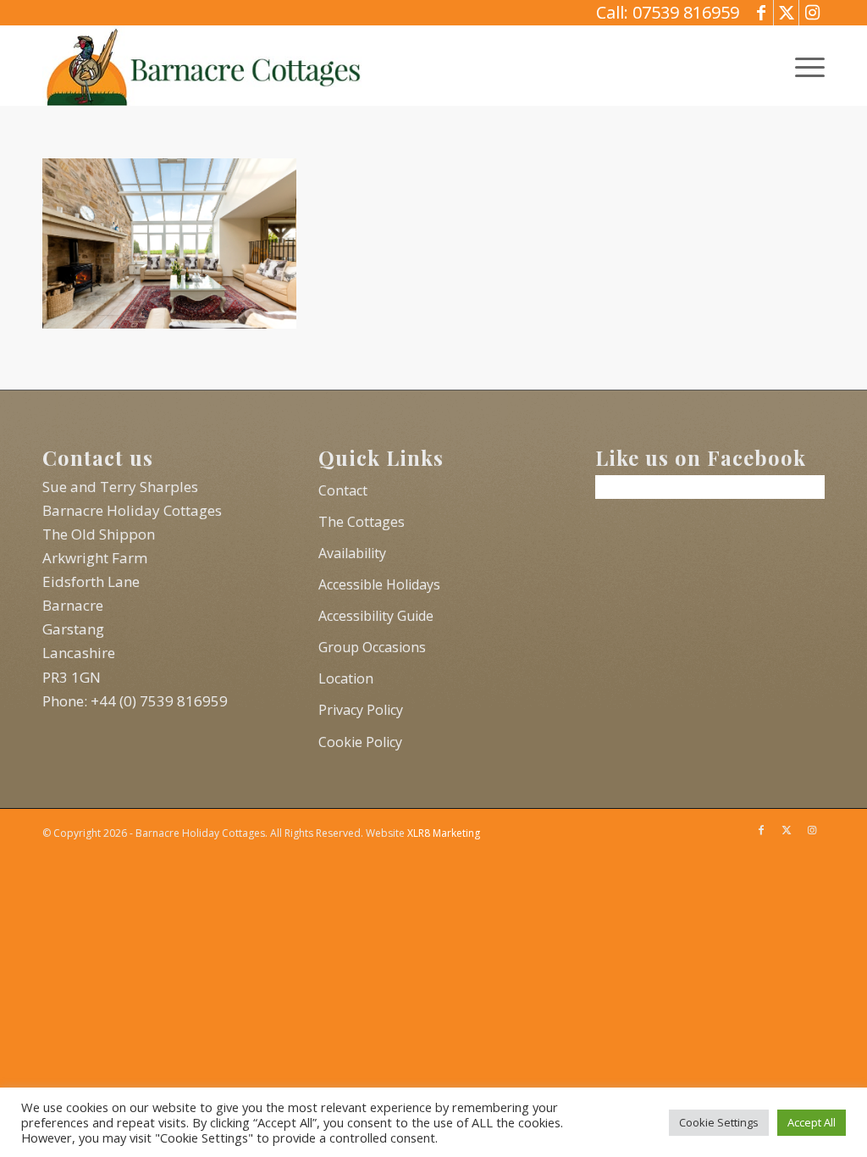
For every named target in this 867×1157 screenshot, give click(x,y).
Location (345, 678)
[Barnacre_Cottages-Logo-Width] (203, 65)
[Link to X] (786, 12)
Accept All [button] (811, 1122)
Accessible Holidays (379, 584)
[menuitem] (804, 65)
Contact (342, 490)
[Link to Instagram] (812, 12)
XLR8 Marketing (443, 833)
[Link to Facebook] (760, 12)
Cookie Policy (360, 742)
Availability (352, 553)
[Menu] (804, 65)
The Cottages (361, 521)
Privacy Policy (360, 709)
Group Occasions (372, 647)
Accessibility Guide (376, 615)
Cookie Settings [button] (719, 1122)
